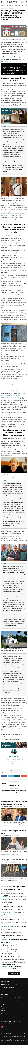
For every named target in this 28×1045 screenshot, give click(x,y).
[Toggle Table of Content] (24, 65)
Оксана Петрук (7, 22)
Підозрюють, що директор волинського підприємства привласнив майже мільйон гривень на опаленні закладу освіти (13, 928)
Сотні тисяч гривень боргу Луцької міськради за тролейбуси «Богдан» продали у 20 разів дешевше (13, 914)
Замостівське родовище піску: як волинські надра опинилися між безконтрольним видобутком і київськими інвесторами (14, 802)
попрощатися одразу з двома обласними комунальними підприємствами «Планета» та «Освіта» (13, 395)
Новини (3, 997)
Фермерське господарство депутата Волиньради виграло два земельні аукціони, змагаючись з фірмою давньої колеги (14, 901)
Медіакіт (3, 1010)
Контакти (3, 1012)
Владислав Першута (8, 806)
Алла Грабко (11, 770)
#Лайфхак (17, 1000)
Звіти (2, 1008)
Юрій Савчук (23, 772)
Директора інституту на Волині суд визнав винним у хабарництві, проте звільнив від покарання (13, 909)
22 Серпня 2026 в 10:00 (18, 806)
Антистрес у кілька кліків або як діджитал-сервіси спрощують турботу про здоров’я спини (14, 831)
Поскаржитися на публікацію (8, 1013)
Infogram (14, 391)
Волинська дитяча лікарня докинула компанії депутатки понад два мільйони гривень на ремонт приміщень (14, 941)
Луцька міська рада (6, 772)
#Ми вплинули (18, 997)
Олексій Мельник (15, 772)
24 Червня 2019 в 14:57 (17, 22)
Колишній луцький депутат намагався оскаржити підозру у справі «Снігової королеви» (13, 968)
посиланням (4, 729)
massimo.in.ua (22, 1031)
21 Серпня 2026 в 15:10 (15, 835)
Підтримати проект (9, 991)
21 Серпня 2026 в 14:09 (15, 862)
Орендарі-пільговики (14, 390)
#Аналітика (4, 1000)
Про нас (3, 1006)
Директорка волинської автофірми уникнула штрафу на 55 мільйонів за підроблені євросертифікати (13, 935)
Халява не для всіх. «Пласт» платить (11, 67)
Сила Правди (6, 835)
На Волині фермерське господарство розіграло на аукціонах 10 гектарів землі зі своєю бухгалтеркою (13, 963)
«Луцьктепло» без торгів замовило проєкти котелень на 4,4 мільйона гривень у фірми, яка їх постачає (13, 922)
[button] (14, 973)
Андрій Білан (18, 770)
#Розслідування (4, 998)
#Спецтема (17, 998)
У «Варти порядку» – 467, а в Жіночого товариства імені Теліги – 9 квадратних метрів (14, 69)
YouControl (21, 250)
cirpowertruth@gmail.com (8, 987)
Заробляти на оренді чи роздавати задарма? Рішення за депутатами (14, 73)
